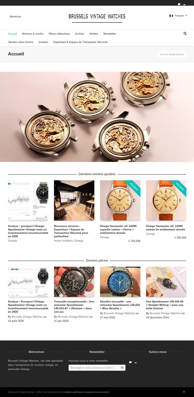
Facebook (180, 3)
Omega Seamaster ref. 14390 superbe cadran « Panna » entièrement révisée (118, 229)
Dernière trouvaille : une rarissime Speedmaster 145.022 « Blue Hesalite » (120, 305)
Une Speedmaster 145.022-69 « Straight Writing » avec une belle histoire (164, 305)
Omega (12, 240)
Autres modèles (63, 240)
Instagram (185, 3)
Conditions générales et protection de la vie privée (86, 392)
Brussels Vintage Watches (27, 316)
